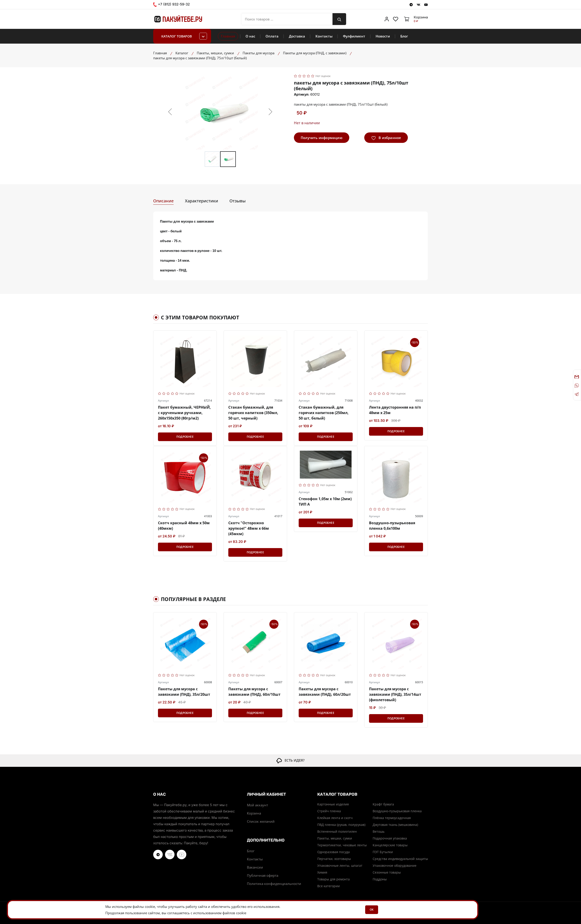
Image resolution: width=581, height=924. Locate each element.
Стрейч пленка (329, 811)
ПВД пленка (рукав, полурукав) (341, 824)
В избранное (389, 137)
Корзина (254, 813)
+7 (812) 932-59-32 (173, 4)
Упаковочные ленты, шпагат (339, 865)
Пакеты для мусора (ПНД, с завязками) (314, 53)
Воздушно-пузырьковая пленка (397, 811)
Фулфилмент (354, 36)
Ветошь (378, 831)
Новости (383, 36)
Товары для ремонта (333, 879)
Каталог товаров (176, 36)
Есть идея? (293, 760)
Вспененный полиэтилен (337, 831)
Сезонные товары (387, 872)
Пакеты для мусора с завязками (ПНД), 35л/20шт (184, 691)
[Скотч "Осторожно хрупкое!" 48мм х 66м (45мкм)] (255, 476)
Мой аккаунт (257, 805)
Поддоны (380, 879)
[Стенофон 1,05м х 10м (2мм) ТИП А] (326, 464)
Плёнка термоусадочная (392, 818)
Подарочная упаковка (390, 838)
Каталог (181, 53)
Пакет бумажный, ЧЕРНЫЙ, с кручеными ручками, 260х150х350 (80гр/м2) (184, 413)
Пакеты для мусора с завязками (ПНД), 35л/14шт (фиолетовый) (395, 694)
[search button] (339, 19)
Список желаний (261, 821)
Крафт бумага (383, 804)
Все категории (328, 886)
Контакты (323, 36)
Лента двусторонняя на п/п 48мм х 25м (395, 410)
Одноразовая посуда (333, 852)
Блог (404, 36)
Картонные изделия (333, 804)
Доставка (297, 36)
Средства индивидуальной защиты (400, 859)
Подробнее (185, 437)
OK (372, 910)
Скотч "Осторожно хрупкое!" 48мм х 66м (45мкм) (248, 528)
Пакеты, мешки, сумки (215, 53)
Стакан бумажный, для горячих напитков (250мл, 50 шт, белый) (324, 413)
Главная (228, 36)
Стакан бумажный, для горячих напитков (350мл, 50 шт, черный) (253, 413)
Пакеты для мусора (258, 53)
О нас (250, 36)
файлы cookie (144, 906)
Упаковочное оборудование (394, 865)
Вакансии (255, 867)
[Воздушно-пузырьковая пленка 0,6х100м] (396, 476)
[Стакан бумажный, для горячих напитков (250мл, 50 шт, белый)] (326, 361)
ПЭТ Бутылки (383, 852)
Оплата (272, 36)
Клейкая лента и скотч (335, 818)
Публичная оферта (262, 875)
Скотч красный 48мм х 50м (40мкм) (184, 525)
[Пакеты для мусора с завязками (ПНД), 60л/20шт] (326, 643)
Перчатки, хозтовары (334, 859)
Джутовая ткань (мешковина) (395, 824)
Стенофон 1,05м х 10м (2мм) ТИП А (325, 501)
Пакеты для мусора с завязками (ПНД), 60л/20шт (325, 691)
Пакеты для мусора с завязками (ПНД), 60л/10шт (254, 691)
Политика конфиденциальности (274, 883)
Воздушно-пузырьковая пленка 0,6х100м (392, 525)
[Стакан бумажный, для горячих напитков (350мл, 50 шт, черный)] (255, 361)
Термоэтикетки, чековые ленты (342, 845)
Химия (322, 872)
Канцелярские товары (390, 845)
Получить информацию (321, 137)
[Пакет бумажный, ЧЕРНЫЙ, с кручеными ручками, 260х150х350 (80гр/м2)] (185, 361)
